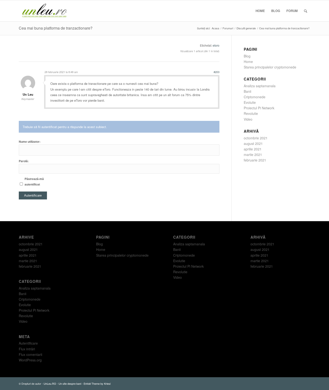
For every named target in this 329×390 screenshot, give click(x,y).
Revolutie (251, 113)
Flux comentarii (30, 354)
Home (248, 61)
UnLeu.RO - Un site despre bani (62, 383)
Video (248, 119)
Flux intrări (27, 349)
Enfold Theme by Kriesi (97, 383)
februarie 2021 (255, 160)
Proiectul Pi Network (259, 107)
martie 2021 (253, 154)
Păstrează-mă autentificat (34, 181)
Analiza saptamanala (260, 85)
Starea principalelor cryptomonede (270, 67)
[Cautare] (305, 10)
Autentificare (33, 195)
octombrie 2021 (256, 138)
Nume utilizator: (29, 142)
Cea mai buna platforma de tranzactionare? (55, 28)
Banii (247, 91)
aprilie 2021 (253, 149)
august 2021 (253, 143)
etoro (216, 45)
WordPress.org (30, 360)
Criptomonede (254, 96)
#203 (216, 72)
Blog (247, 56)
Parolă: (24, 161)
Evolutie (250, 102)
